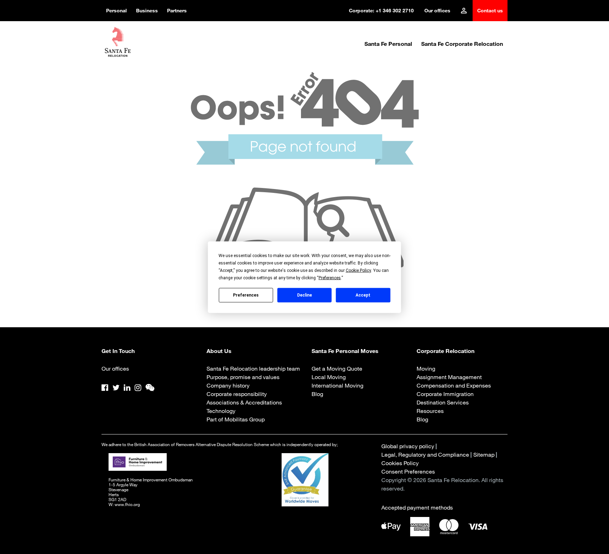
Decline (304, 295)
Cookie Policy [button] (358, 270)
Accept (363, 295)
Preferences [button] (330, 277)
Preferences (246, 295)
